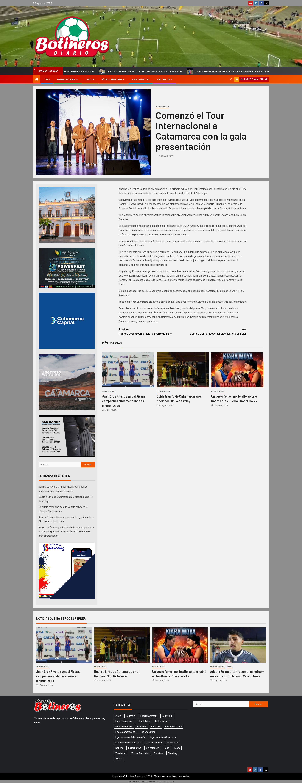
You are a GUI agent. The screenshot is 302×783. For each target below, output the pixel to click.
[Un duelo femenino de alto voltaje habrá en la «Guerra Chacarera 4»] (237, 369)
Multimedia (163, 79)
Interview (155, 726)
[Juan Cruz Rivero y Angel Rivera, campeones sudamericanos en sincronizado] (128, 369)
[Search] (231, 79)
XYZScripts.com (167, 781)
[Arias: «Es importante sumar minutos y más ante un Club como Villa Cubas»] (238, 645)
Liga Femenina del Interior (128, 742)
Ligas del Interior (154, 742)
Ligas (88, 79)
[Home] (36, 79)
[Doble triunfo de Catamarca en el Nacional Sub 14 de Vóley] (183, 369)
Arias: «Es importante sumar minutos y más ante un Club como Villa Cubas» (72, 71)
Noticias (119, 748)
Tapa (47, 79)
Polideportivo (140, 79)
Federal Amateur (217, 667)
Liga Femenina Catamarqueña (130, 737)
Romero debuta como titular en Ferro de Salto (145, 331)
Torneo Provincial (140, 753)
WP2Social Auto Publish (138, 781)
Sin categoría (152, 748)
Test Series (121, 753)
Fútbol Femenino (112, 79)
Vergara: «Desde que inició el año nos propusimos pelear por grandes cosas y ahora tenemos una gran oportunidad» (179, 71)
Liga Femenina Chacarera (163, 737)
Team (177, 748)
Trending (172, 753)
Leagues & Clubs (173, 726)
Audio (118, 716)
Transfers (158, 753)
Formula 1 (167, 716)
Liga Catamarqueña (125, 732)
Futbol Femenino (123, 721)
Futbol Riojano (162, 721)
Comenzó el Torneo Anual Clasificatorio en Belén (218, 331)
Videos (230, 667)
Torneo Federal (66, 79)
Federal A (131, 716)
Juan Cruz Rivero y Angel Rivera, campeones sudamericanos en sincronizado (124, 400)
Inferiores (141, 726)
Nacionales (172, 742)
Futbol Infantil (143, 721)
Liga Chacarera (147, 732)
